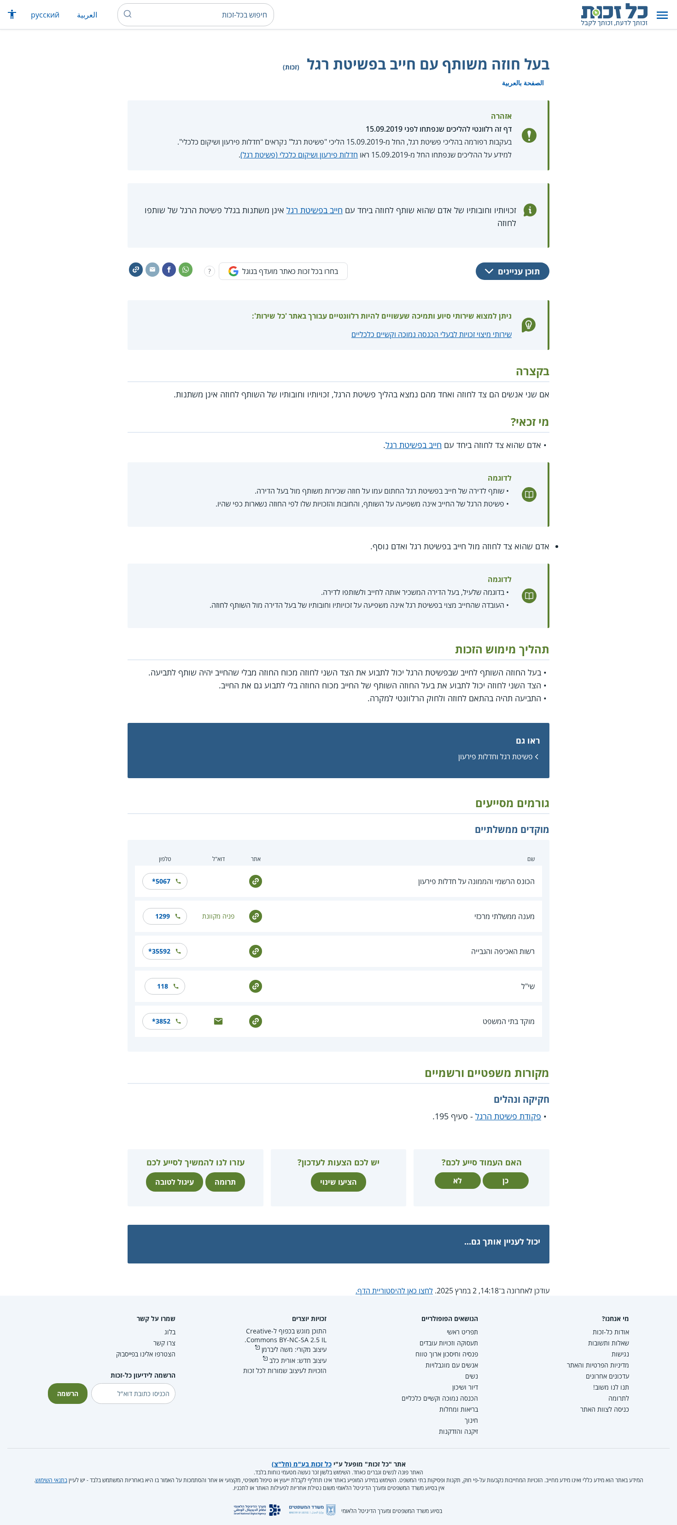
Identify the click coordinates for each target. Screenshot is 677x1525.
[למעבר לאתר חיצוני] (255, 880)
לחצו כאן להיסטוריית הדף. (394, 1291)
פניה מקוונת (218, 916)
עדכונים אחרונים (607, 1376)
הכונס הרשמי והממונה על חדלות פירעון (476, 881)
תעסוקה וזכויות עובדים (449, 1343)
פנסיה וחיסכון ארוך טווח (446, 1354)
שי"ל (528, 986)
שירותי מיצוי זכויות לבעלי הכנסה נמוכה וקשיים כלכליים (431, 334)
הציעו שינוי (338, 1182)
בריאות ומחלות (458, 1409)
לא (457, 1181)
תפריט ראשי (462, 1331)
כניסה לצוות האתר (604, 1409)
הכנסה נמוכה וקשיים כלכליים (440, 1398)
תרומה (225, 1182)
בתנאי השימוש (51, 1480)
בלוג (169, 1331)
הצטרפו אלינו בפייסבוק (145, 1354)
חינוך (471, 1420)
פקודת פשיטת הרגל (508, 1116)
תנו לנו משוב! (611, 1387)
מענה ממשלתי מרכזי (504, 916)
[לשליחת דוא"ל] (218, 1020)
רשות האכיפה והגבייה (503, 951)
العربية (87, 15)
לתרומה (618, 1398)
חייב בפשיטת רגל (314, 209)
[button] (662, 15)
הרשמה (67, 1393)
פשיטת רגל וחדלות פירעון (495, 756)
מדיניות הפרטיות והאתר (598, 1365)
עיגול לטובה (174, 1182)
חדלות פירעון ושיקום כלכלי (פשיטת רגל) (299, 155)
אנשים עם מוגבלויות (452, 1365)
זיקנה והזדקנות (458, 1431)
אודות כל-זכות (611, 1331)
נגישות (620, 1354)
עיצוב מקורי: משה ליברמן (294, 1349)
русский (45, 15)
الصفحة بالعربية (523, 82)
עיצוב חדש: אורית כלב (298, 1360)
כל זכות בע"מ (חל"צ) (302, 1464)
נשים (471, 1376)
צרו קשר (164, 1343)
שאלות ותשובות (608, 1343)
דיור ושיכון (465, 1387)
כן (505, 1181)
